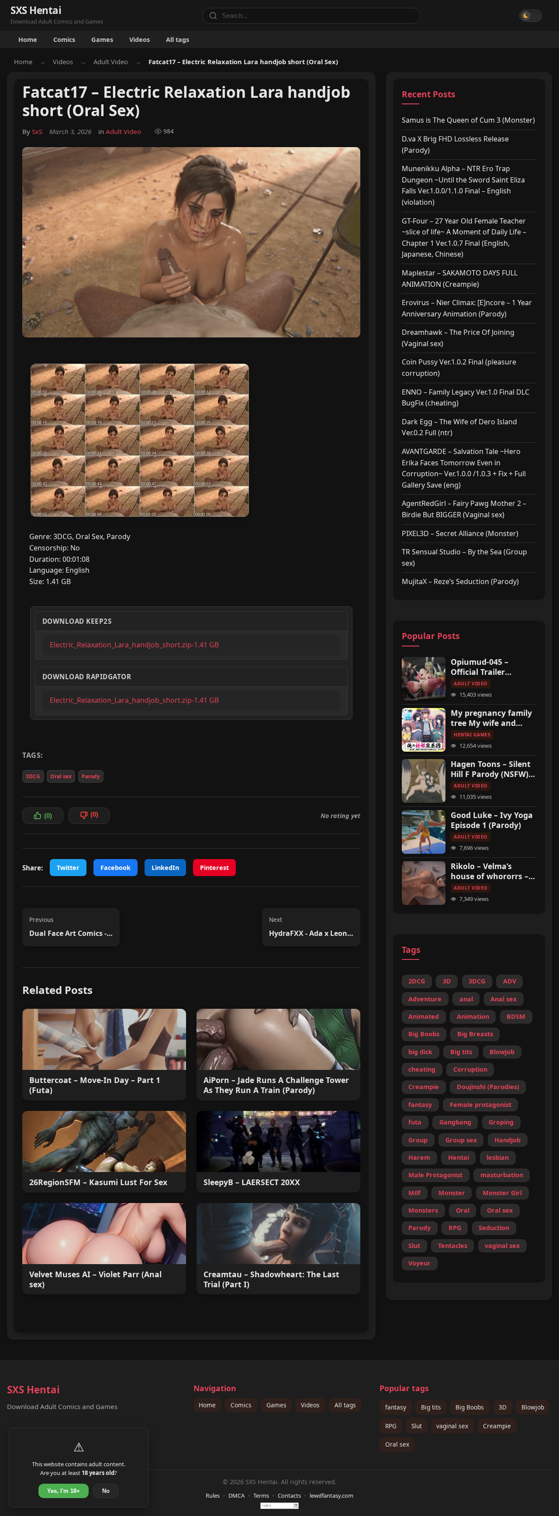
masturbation (501, 1175)
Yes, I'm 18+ (63, 1491)
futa (414, 1122)
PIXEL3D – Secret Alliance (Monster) (460, 533)
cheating (421, 1069)
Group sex (461, 1140)
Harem (419, 1157)
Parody (91, 776)
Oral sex (61, 776)
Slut (414, 1245)
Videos (139, 39)
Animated (423, 1016)
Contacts (289, 1495)
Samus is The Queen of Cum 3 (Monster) (468, 120)
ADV (509, 981)
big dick (420, 1052)
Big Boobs (423, 1034)
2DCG (416, 981)
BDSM (516, 1016)
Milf (414, 1193)
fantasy (420, 1104)
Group (418, 1140)
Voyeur (419, 1263)
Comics (64, 39)
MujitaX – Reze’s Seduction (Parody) (460, 581)
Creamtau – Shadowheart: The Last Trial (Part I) (271, 1279)
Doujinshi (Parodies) (488, 1087)
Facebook (115, 867)
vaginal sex (502, 1245)
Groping (501, 1122)
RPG (455, 1228)
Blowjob (502, 1052)
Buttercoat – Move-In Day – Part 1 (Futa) (94, 1085)
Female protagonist (480, 1104)
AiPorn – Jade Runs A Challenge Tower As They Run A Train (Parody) (276, 1085)
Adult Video (110, 61)
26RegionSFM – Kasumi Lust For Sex (98, 1182)
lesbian (498, 1157)
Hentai (458, 1157)
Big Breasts (475, 1034)
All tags (177, 39)
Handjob (507, 1140)
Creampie (423, 1087)
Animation (473, 1016)
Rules (213, 1495)
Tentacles (452, 1245)
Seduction (494, 1228)
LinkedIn (165, 867)
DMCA (236, 1495)
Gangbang (455, 1122)
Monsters (423, 1210)
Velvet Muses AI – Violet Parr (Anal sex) (95, 1279)
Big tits (461, 1052)
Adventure (425, 999)
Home (27, 39)
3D (447, 981)
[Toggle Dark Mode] (530, 16)
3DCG (33, 776)
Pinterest (214, 867)
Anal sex (503, 999)
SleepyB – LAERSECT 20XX (252, 1182)
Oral (462, 1210)
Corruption (470, 1069)
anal (466, 999)
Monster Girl (502, 1193)
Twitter (68, 867)
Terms (261, 1495)
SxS (37, 131)
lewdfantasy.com (331, 1495)
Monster (451, 1193)
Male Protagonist (435, 1175)
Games (102, 39)
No (106, 1491)
